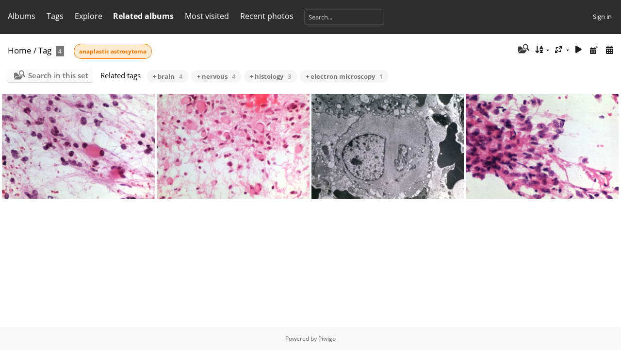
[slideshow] (579, 50)
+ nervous (216, 76)
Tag (44, 50)
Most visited (207, 16)
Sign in (602, 16)
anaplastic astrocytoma (113, 51)
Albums (21, 16)
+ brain (167, 76)
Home (20, 50)
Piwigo (327, 338)
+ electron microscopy (344, 76)
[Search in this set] (522, 49)
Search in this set (58, 75)
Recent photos (267, 16)
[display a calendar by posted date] (594, 50)
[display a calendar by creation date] (609, 50)
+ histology (270, 76)
